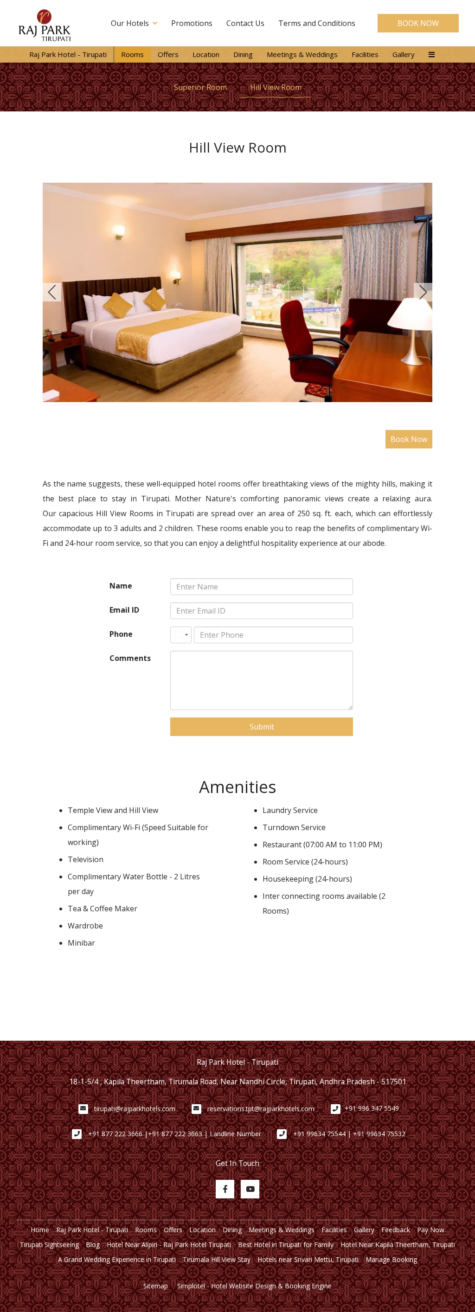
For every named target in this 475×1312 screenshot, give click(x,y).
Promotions (191, 23)
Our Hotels (130, 23)
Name (120, 586)
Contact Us (245, 23)
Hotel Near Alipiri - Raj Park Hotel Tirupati (169, 1244)
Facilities (365, 54)
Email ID (124, 610)
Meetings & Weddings (302, 54)
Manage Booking (391, 1259)
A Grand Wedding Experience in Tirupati (117, 1259)
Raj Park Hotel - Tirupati (68, 54)
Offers (168, 54)
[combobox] (181, 634)
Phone (121, 634)
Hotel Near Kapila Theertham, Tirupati (397, 1244)
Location (206, 54)
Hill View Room (276, 87)
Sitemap (155, 1285)
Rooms (132, 54)
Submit (262, 727)
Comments (130, 658)
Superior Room (200, 87)
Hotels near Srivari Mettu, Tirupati (308, 1259)
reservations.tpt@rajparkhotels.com (261, 1108)
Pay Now (430, 1229)
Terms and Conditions (316, 23)
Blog (93, 1244)
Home (40, 1229)
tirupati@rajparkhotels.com (134, 1108)
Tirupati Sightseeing (49, 1244)
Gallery (403, 54)
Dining (243, 54)
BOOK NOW (418, 23)
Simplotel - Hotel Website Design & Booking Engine (254, 1285)
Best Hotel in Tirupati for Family (286, 1244)
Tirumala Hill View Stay (216, 1259)
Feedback (395, 1229)
